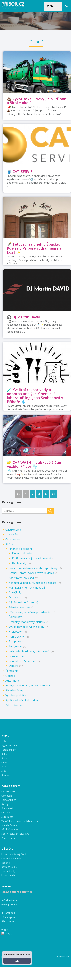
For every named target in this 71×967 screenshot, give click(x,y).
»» (53, 494)
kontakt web (8, 875)
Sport (4, 758)
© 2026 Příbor (63, 956)
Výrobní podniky (15, 695)
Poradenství (16, 656)
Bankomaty (19, 563)
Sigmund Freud (9, 745)
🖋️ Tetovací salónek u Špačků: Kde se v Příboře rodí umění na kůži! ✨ (34, 248)
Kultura (5, 754)
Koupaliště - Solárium (22, 661)
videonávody (8, 871)
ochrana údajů (9, 866)
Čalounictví (15, 617)
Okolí (4, 762)
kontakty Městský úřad (13, 854)
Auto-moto (12, 680)
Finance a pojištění (20, 549)
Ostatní (13, 666)
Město (4, 741)
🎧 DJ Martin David (23, 316)
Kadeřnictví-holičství (21, 578)
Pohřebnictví (16, 636)
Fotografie (15, 646)
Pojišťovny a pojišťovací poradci (31, 558)
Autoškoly (15, 592)
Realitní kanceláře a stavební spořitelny (33, 568)
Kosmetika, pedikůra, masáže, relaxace (32, 582)
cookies (5, 862)
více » (4, 929)
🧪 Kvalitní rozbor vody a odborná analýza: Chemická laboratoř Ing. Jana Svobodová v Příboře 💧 (35, 395)
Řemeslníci (11, 671)
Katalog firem (8, 749)
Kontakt (5, 775)
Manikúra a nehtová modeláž (27, 587)
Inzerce (5, 766)
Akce (4, 770)
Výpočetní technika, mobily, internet (27, 685)
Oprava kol (15, 597)
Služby (9, 544)
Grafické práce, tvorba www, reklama (31, 573)
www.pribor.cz (9, 904)
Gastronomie (13, 529)
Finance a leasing (22, 553)
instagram (10, 917)
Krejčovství (15, 631)
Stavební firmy (14, 690)
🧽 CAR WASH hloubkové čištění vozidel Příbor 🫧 (35, 464)
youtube (9, 921)
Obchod (10, 676)
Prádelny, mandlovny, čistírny (27, 622)
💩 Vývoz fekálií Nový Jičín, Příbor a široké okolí (36, 100)
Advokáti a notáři (19, 607)
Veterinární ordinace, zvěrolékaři (29, 651)
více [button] (28, 954)
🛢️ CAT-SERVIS (20, 171)
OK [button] (17, 960)
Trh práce (15, 641)
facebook (9, 912)
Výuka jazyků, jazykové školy (26, 627)
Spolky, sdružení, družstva (21, 700)
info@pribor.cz (10, 900)
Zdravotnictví (13, 705)
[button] (52, 6)
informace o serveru (12, 858)
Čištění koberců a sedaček (25, 602)
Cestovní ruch (13, 539)
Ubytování (11, 534)
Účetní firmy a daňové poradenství (30, 612)
